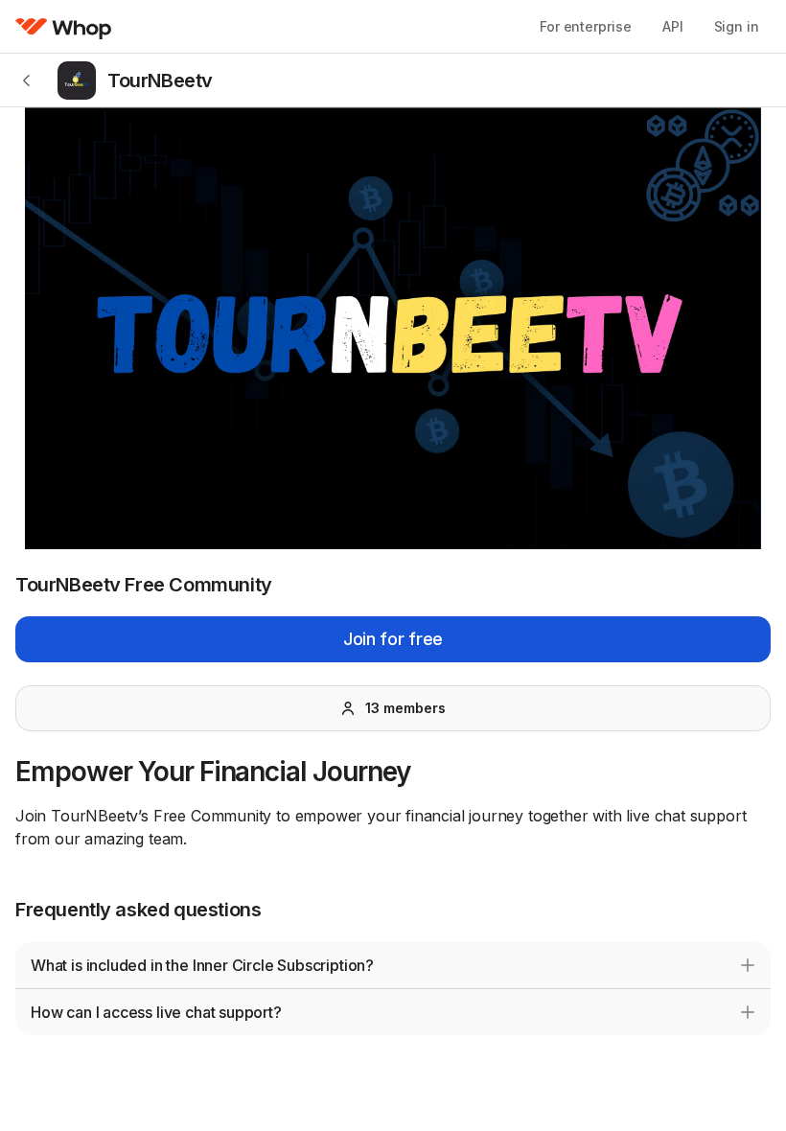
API (672, 26)
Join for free (393, 639)
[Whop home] (64, 27)
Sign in (736, 26)
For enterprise (586, 26)
